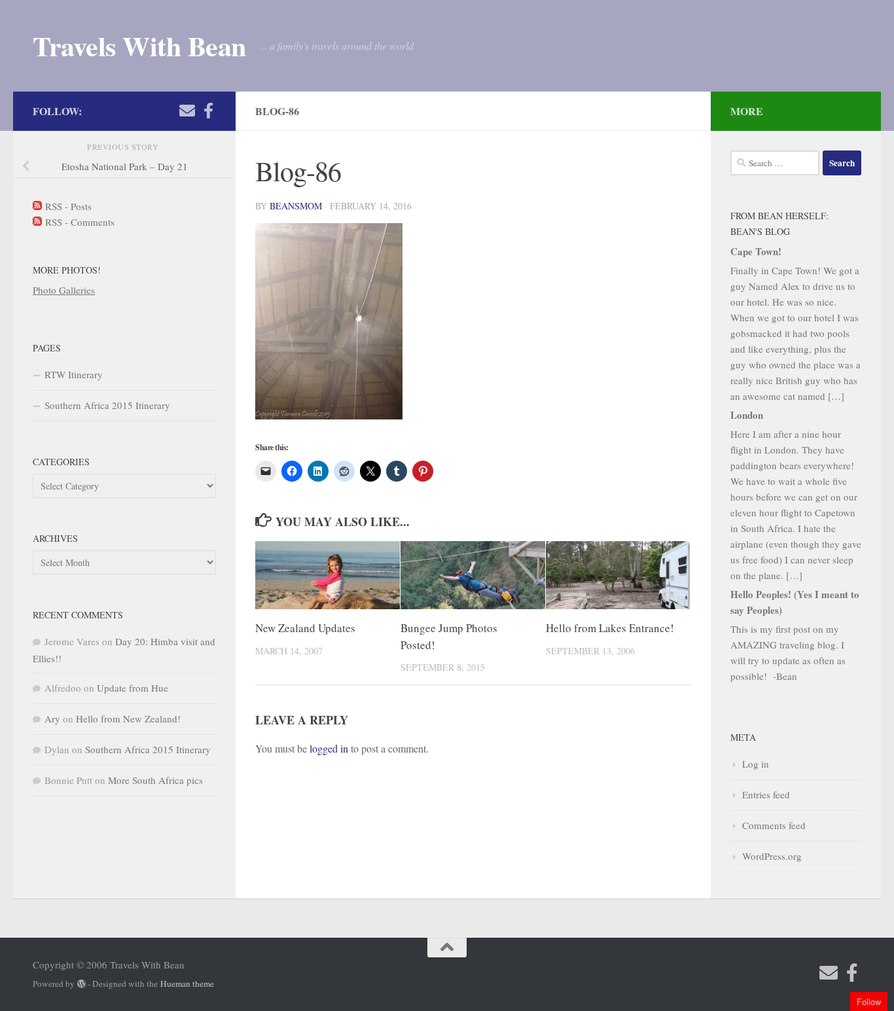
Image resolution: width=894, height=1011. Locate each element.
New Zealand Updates (305, 627)
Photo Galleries (64, 289)
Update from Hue (132, 687)
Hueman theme (187, 983)
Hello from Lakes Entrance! (610, 627)
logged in (329, 748)
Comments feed (774, 825)
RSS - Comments (78, 221)
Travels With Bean (139, 45)
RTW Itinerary (74, 374)
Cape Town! (755, 251)
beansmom (296, 206)
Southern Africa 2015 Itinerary (107, 405)
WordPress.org (772, 855)
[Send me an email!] (187, 110)
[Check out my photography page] (208, 110)
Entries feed (766, 794)
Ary (52, 718)
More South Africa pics (155, 780)
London (746, 415)
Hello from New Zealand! (128, 718)
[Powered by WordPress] (81, 984)
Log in (755, 763)
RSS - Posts (67, 206)
